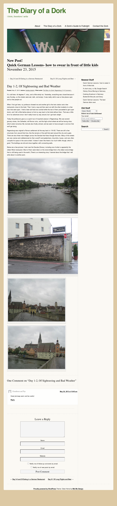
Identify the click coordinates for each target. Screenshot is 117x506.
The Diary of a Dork (36, 10)
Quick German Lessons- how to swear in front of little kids (52, 65)
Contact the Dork (100, 25)
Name (42, 440)
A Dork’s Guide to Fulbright (77, 25)
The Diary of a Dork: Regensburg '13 (53, 90)
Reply (13, 400)
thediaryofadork (30, 90)
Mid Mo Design (78, 489)
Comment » (68, 90)
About (37, 25)
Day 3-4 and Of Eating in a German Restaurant (26, 78)
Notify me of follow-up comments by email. (44, 464)
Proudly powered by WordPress (44, 489)
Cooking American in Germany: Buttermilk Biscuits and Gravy (93, 95)
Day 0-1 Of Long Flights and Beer (62, 78)
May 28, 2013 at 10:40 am (68, 391)
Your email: (85, 116)
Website (42, 456)
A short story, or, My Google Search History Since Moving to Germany (95, 89)
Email (42, 448)
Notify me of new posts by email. (44, 467)
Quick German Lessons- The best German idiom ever (94, 101)
